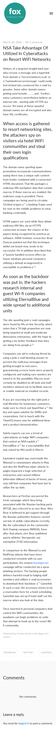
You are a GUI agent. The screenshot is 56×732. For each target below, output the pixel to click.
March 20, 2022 (12, 42)
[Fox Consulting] (15, 13)
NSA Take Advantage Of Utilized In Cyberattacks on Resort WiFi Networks (27, 53)
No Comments (34, 42)
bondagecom (41, 563)
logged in (23, 723)
